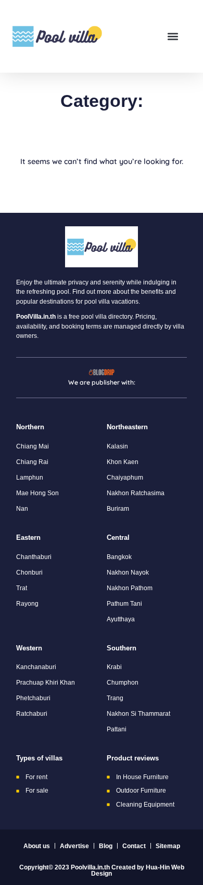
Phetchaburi (33, 698)
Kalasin (117, 446)
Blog (105, 846)
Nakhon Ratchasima (135, 493)
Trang (115, 698)
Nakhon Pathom (130, 588)
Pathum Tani (124, 603)
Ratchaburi (31, 713)
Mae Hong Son (37, 493)
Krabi (114, 667)
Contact (134, 846)
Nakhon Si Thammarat (138, 713)
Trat (21, 588)
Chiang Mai (32, 446)
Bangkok (119, 557)
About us (36, 846)
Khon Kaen (122, 462)
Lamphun (29, 477)
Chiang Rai (32, 462)
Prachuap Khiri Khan (45, 682)
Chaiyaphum (125, 477)
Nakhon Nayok (128, 572)
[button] (172, 36)
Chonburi (29, 572)
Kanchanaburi (36, 667)
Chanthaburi (34, 557)
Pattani (116, 729)
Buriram (118, 508)
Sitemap (168, 846)
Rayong (27, 603)
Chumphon (122, 682)
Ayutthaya (121, 619)
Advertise (74, 846)
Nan (22, 508)
